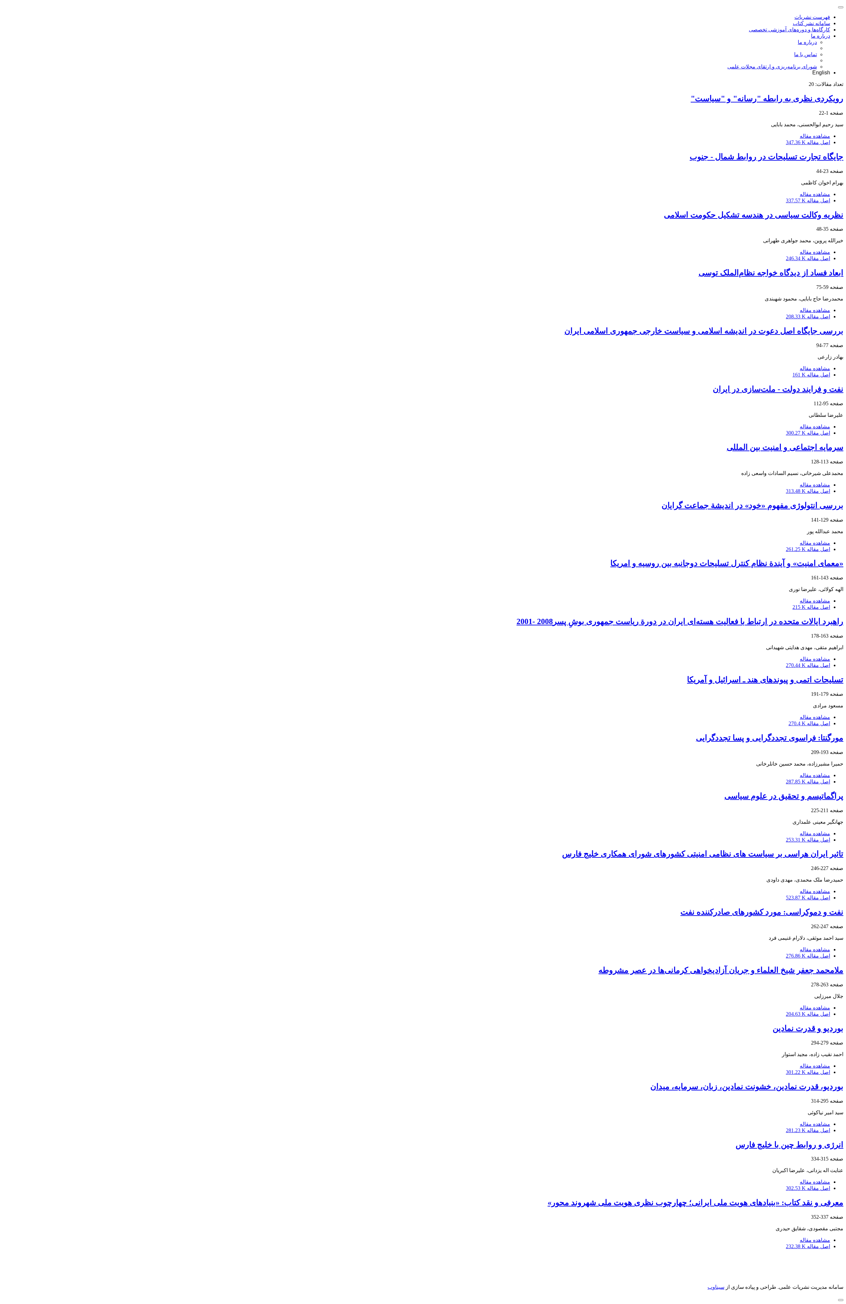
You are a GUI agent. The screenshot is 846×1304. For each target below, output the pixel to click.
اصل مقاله (808, 142)
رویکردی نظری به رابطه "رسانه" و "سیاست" (767, 98)
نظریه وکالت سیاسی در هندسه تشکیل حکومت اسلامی (753, 215)
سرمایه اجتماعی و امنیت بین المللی (785, 447)
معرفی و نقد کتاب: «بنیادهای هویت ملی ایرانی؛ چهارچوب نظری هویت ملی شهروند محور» (695, 1202)
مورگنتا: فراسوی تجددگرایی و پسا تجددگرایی (769, 737)
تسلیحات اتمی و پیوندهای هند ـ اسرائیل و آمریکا (765, 679)
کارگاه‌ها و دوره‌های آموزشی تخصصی (789, 29)
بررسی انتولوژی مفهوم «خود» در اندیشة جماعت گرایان (752, 505)
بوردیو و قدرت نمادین (808, 1028)
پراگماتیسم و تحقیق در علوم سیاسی (783, 796)
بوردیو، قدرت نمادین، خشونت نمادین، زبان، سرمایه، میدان (746, 1086)
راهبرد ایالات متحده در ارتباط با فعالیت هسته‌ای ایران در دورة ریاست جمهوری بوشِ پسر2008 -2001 (680, 621)
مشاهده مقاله (815, 136)
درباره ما (820, 36)
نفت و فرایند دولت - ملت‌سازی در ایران (778, 389)
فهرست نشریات (812, 17)
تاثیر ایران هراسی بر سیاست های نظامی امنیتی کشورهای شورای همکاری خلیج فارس (702, 854)
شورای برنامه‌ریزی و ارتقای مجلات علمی (772, 66)
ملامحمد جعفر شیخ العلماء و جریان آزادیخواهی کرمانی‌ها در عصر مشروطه (720, 970)
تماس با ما (805, 54)
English (821, 72)
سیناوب (716, 1287)
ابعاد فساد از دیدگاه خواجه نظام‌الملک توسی (771, 272)
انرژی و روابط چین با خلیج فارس (789, 1144)
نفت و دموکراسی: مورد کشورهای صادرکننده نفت (761, 912)
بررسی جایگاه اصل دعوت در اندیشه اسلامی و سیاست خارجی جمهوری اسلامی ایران (703, 331)
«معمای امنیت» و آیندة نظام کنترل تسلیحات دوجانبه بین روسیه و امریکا (726, 563)
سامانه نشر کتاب (811, 23)
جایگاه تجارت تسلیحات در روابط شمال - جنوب (766, 156)
